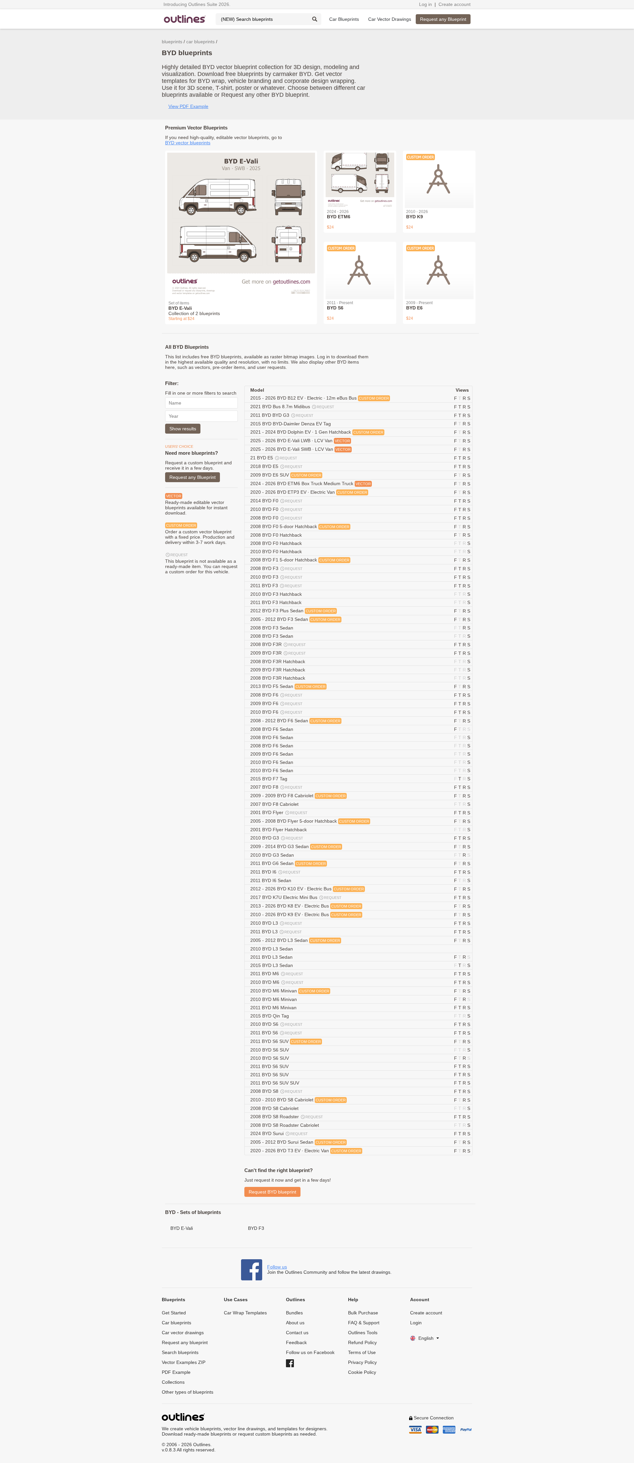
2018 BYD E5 (276, 466)
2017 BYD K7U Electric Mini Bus (295, 897)
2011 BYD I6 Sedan (271, 880)
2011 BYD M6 (276, 973)
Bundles (294, 1312)
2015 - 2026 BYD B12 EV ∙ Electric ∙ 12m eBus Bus (319, 398)
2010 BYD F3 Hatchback (276, 594)
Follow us (277, 1266)
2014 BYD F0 (276, 500)
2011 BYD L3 (276, 931)
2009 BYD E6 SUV (285, 475)
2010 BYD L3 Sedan (272, 948)
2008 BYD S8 (276, 1091)
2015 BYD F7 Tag (269, 778)
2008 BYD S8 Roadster (286, 1116)
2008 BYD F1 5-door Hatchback (299, 559)
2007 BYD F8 (276, 787)
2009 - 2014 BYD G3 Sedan (295, 846)
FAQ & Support (363, 1322)
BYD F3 (256, 1228)
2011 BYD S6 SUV (285, 1041)
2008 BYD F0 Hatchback (276, 535)
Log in (425, 4)
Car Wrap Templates (245, 1312)
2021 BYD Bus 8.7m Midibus (292, 406)
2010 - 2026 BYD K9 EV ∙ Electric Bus (305, 914)
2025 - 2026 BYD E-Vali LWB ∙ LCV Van (300, 440)
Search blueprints (180, 1352)
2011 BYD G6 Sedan (288, 863)
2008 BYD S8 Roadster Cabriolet (285, 1125)
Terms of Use (362, 1352)
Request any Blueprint (443, 19)
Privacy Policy (362, 1362)
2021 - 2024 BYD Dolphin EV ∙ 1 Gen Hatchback (316, 432)
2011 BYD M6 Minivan (274, 1007)
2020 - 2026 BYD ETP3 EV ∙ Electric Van (308, 492)
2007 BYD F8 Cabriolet (275, 804)
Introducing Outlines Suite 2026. (196, 4)
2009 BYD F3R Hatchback (278, 669)
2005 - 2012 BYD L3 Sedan (295, 940)
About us (295, 1322)
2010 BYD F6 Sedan (272, 762)
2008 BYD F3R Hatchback (278, 661)
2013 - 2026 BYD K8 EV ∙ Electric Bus (305, 906)
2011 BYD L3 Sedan (272, 957)
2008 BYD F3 (276, 568)
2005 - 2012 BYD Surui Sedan (298, 1142)
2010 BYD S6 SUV (270, 1050)
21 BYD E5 (273, 457)
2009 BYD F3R (278, 653)
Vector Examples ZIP (183, 1362)
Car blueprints (176, 1322)
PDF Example (176, 1372)
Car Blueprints (344, 19)
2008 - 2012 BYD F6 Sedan (295, 720)
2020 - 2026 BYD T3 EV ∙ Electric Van (305, 1150)
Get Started (174, 1312)
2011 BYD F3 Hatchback (276, 602)
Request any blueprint (185, 1342)
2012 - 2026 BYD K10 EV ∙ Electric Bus (307, 888)
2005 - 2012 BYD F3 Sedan (295, 619)
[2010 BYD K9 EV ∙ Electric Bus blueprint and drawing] (439, 175)
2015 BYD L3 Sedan (272, 965)
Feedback (296, 1342)
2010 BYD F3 (276, 577)
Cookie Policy (362, 1372)
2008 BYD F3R (278, 644)
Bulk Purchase (363, 1312)
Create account (455, 4)
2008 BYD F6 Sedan (272, 729)
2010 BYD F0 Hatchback (276, 551)
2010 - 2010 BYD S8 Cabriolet (298, 1099)
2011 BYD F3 (276, 585)
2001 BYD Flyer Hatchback (279, 829)
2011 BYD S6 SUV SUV (275, 1083)
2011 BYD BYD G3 (281, 415)
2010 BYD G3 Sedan (272, 855)
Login (416, 1322)
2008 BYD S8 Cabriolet (275, 1108)
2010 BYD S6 (276, 1024)
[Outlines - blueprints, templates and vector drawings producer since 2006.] (184, 19)
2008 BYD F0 (276, 517)
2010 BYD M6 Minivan (289, 990)
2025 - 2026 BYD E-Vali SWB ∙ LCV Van (300, 449)
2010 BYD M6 (276, 982)
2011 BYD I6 (275, 871)
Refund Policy (362, 1342)
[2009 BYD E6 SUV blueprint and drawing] (439, 266)
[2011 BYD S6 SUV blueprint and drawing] (360, 266)
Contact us (297, 1332)
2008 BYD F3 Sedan (272, 627)
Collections (173, 1382)
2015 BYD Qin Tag (270, 1015)
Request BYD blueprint (272, 1192)
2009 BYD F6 (276, 703)
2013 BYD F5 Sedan (288, 686)
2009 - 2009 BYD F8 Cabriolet (298, 795)
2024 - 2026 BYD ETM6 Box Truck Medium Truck (310, 483)
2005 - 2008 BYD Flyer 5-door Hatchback (309, 821)
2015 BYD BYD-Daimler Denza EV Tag (291, 423)
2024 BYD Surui (279, 1133)
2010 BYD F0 (276, 509)
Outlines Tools (362, 1332)
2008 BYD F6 (276, 694)
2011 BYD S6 (276, 1032)
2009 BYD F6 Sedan (272, 754)
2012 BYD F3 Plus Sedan (293, 610)
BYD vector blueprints (187, 142)
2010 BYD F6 (276, 712)
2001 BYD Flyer (278, 812)
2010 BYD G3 (276, 837)
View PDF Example (188, 106)
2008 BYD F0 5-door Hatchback (299, 526)
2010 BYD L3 (276, 923)
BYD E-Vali (181, 1228)
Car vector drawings (183, 1332)
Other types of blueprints (187, 1392)
